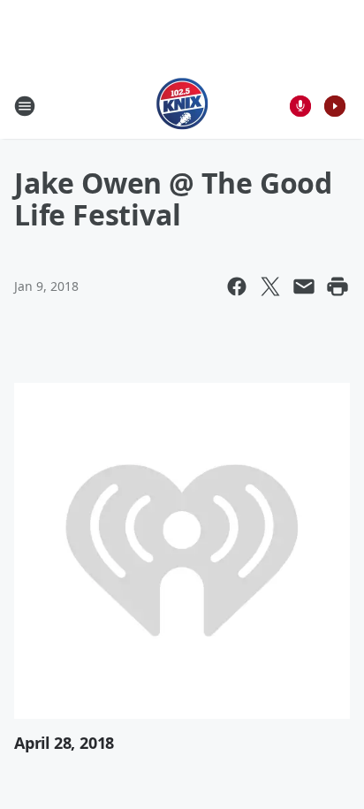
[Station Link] (182, 105)
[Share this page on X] (270, 286)
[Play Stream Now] (334, 106)
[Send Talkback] (300, 106)
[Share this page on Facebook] (236, 286)
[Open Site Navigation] (24, 106)
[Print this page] (337, 286)
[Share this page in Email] (304, 286)
